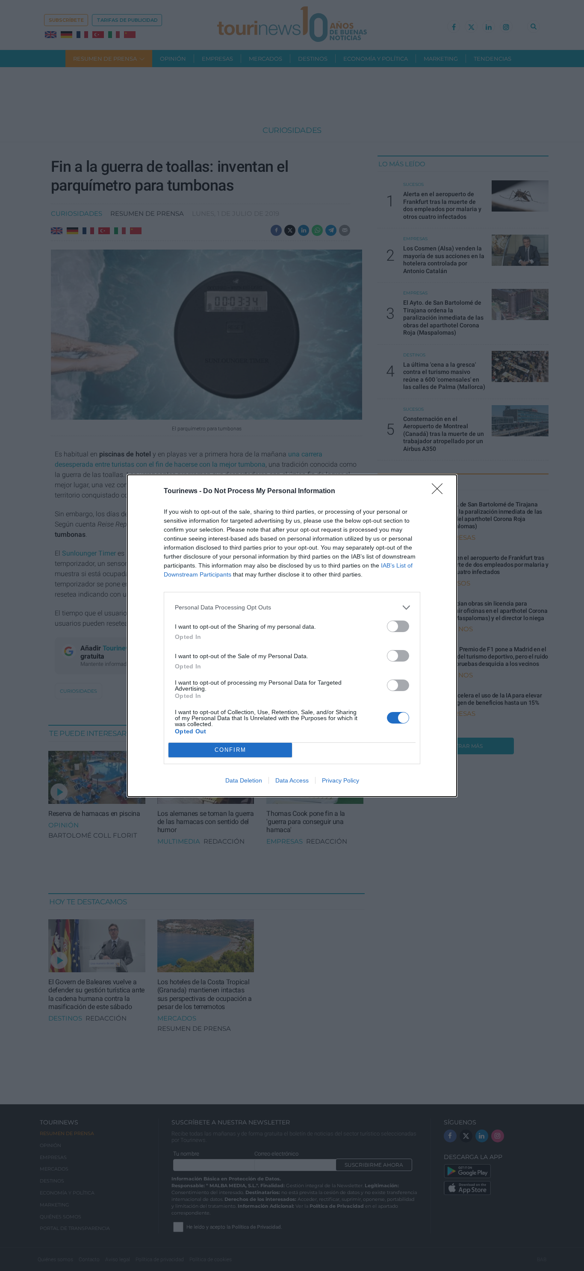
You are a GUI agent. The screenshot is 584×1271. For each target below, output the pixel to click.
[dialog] (292, 636)
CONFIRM (230, 750)
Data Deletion (243, 780)
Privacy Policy (340, 780)
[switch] (398, 626)
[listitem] (292, 607)
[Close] (440, 491)
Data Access (292, 780)
